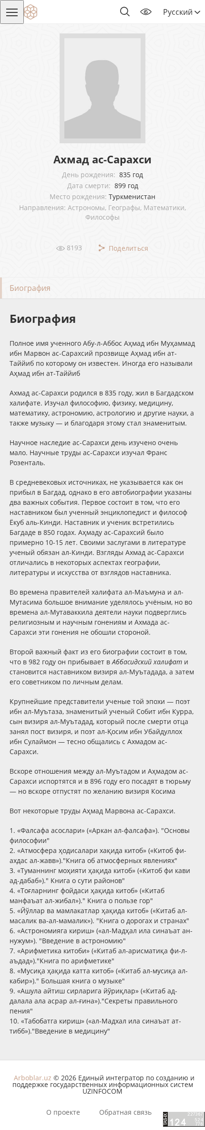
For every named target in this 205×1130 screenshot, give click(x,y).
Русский (179, 12)
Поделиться (127, 248)
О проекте (63, 1112)
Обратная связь (125, 1112)
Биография (30, 288)
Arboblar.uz (32, 1077)
